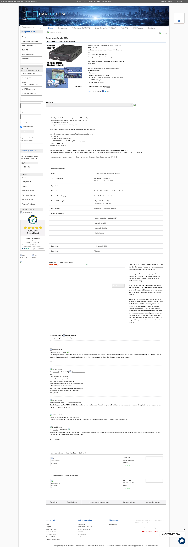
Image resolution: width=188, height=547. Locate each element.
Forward (57, 439)
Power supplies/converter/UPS (30, 83)
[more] (108, 87)
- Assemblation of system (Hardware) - (65, 475)
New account (29, 146)
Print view (97, 251)
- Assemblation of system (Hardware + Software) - (69, 453)
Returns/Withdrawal (29, 204)
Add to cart (153, 458)
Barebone (151, 28)
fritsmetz (55, 402)
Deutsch (179, 1)
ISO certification (27, 200)
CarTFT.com (57, 32)
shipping (125, 462)
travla (54, 352)
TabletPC (124, 28)
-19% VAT (27, 167)
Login (22, 112)
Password (23, 123)
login (55, 262)
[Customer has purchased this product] (68, 352)
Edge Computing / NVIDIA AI (106, 28)
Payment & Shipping (29, 195)
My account (29, 99)
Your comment (53, 285)
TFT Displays (26, 78)
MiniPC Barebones (28, 89)
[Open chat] (181, 540)
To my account (113, 524)
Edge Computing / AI (84, 529)
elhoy (54, 417)
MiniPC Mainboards (29, 93)
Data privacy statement (53, 539)
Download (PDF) (101, 246)
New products (26, 182)
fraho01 (55, 429)
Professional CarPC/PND (81, 28)
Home (50, 28)
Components (62, 28)
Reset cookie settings (150, 527)
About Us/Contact (28, 191)
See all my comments (78, 372)
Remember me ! (28, 127)
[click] (121, 77)
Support (24, 186)
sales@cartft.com (160, 523)
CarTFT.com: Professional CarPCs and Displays (94, 1)
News (24, 177)
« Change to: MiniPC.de (19, 1)
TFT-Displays (138, 28)
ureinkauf (56, 372)
